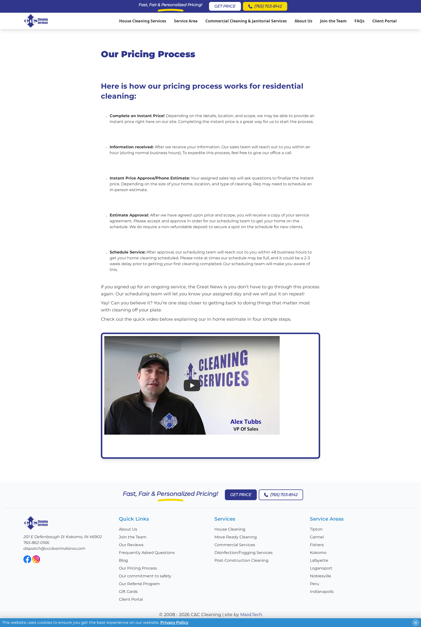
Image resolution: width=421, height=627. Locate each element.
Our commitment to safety (145, 576)
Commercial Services (234, 545)
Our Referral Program (139, 583)
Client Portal (384, 21)
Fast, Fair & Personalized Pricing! (170, 4)
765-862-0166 (36, 542)
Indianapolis (322, 591)
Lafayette (319, 560)
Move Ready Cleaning (235, 537)
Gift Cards (128, 591)
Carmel (317, 537)
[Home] (35, 21)
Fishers (317, 545)
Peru (314, 583)
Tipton (316, 529)
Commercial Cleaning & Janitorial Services (246, 21)
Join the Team (333, 21)
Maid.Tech (251, 614)
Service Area (186, 21)
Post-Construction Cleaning (241, 560)
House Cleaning (229, 529)
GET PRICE (225, 6)
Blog (123, 560)
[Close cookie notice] (415, 622)
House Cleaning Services (142, 21)
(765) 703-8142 (268, 6)
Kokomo (318, 552)
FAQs (359, 21)
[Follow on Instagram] (36, 559)
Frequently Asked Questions (147, 552)
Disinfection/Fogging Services (243, 552)
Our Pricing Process (138, 568)
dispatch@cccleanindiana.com (54, 548)
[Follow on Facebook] (27, 559)
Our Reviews (131, 545)
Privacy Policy (174, 622)
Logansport (321, 568)
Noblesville (320, 576)
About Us (303, 21)
